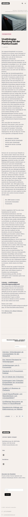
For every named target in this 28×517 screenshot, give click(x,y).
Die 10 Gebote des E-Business (13, 377)
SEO (14, 55)
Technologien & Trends (6, 34)
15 (19, 416)
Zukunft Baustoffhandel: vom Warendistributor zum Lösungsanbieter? (12, 396)
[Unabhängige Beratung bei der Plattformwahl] (14, 22)
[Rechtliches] (3, 455)
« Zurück (7, 416)
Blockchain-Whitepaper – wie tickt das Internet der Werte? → (16, 340)
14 (16, 416)
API (18, 183)
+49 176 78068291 (7, 511)
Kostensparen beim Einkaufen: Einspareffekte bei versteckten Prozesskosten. (13, 382)
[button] (22, 3)
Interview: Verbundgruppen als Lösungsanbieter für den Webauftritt (12, 354)
